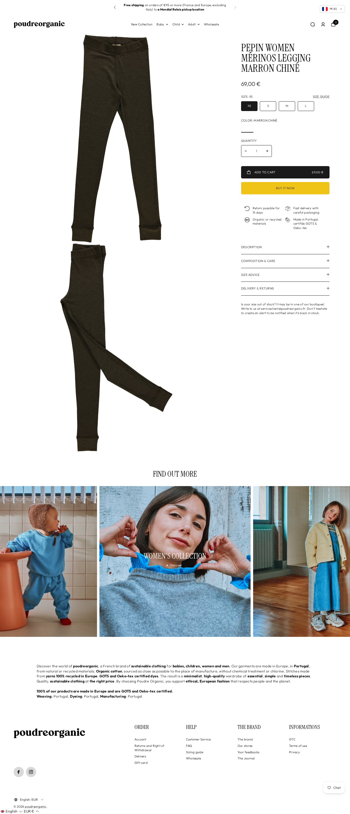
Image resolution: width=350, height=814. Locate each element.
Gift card (141, 763)
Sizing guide (194, 752)
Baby (160, 24)
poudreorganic (35, 806)
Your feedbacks (248, 752)
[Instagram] (31, 772)
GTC (292, 739)
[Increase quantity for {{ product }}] (267, 151)
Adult (191, 24)
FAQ (189, 746)
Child (176, 24)
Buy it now (285, 188)
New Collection (141, 24)
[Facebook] (19, 772)
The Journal (246, 758)
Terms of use (298, 746)
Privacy (294, 752)
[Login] (323, 24)
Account (140, 739)
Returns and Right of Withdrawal (149, 748)
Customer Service (198, 739)
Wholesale (211, 24)
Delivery (140, 756)
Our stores (245, 746)
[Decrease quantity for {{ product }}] (245, 151)
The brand (245, 739)
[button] (235, 7)
